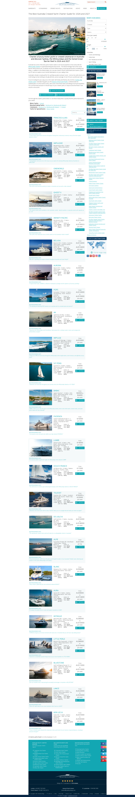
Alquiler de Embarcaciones (83, 760)
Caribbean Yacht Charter (95, 150)
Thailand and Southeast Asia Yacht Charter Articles (96, 192)
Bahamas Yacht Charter (40, 764)
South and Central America (95, 187)
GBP (95, 37)
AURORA (57, 266)
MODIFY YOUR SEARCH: (93, 18)
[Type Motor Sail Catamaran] (97, 28)
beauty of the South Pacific (60, 82)
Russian (79, 763)
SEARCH (93, 67)
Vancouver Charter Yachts (95, 215)
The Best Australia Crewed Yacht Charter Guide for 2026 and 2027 (97, 212)
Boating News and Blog (83, 750)
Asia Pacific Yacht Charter (95, 200)
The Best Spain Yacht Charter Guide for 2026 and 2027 (96, 175)
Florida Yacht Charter (94, 195)
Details (81, 129)
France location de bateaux (84, 754)
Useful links (77, 793)
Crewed (42, 103)
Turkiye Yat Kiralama (82, 762)
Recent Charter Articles (40, 761)
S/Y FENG (57, 363)
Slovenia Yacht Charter (94, 227)
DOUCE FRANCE (60, 466)
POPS (56, 290)
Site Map (61, 793)
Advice (78, 8)
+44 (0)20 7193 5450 (35, 4)
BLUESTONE (59, 663)
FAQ (56, 793)
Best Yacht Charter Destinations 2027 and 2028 (96, 137)
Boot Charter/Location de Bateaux (83, 758)
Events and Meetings (94, 54)
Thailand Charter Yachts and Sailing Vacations (96, 203)
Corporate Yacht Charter (62, 750)
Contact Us (32, 1)
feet (97, 48)
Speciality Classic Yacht (95, 64)
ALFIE (56, 539)
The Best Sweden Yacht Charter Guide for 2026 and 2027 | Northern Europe (97, 221)
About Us (93, 8)
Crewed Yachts (55, 8)
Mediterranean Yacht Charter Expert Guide (96, 153)
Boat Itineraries (81, 752)
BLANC (56, 567)
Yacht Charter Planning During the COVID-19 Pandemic (97, 230)
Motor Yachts (50, 109)
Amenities (90, 52)
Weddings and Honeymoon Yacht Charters (62, 762)
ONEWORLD (59, 169)
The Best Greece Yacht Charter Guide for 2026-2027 (96, 144)
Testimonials (85, 793)
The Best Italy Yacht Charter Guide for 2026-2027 (97, 169)
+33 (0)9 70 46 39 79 (43, 790)
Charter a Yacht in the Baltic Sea (97, 209)
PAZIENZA (58, 416)
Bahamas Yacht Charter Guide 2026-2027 (96, 140)
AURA (56, 591)
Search (106, 2)
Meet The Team (96, 120)
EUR (88, 37)
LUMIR (56, 440)
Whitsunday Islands (34, 66)
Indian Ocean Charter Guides (96, 183)
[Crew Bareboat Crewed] (97, 24)
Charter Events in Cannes (62, 760)
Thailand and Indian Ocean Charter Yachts (41, 758)
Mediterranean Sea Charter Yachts (41, 754)
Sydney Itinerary (48, 95)
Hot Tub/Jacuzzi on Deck (95, 59)
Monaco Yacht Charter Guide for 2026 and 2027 (97, 166)
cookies (65, 795)
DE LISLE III (58, 517)
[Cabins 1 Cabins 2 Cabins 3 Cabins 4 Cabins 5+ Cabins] (97, 32)
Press (91, 793)
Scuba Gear (92, 57)
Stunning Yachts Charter (83, 749)
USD (92, 37)
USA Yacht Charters (94, 185)
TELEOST (57, 493)
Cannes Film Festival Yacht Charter (62, 754)
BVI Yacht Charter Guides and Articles (96, 147)
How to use (68, 793)
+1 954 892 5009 (35, 3)
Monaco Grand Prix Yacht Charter (62, 757)
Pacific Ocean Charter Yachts (41, 756)
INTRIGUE (58, 616)
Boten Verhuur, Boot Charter (84, 755)
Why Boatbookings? (96, 125)
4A (55, 312)
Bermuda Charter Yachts (95, 217)
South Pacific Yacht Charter (95, 190)
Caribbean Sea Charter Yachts (40, 751)
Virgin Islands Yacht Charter (41, 763)
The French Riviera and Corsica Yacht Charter (96, 159)
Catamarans (43, 8)
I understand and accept (72, 795)
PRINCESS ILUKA (60, 118)
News (85, 8)
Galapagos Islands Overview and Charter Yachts (97, 224)
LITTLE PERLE (59, 639)
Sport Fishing (92, 62)
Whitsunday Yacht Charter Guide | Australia (97, 198)
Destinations (68, 8)
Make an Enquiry (57, 90)
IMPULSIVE (58, 143)
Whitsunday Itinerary (66, 95)
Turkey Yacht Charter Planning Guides (96, 178)
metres (93, 48)
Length (89, 45)
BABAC (56, 391)
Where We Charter (38, 768)
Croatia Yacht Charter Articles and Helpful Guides (97, 156)
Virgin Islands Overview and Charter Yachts (95, 207)
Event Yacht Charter (60, 752)
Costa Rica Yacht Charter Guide (97, 233)
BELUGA (57, 241)
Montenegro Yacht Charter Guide (97, 172)
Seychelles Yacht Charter (40, 766)
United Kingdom (93, 181)
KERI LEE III (58, 712)
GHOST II (57, 193)
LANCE (56, 689)
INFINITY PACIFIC (61, 218)
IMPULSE (57, 338)
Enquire (102, 8)
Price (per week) (92, 35)
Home (88, 134)
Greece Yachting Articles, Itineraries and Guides (95, 163)
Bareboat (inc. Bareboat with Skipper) (56, 105)
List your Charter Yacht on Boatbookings (62, 766)
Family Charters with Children (63, 764)
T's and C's (49, 793)
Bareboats (32, 8)
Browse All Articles (91, 235)
